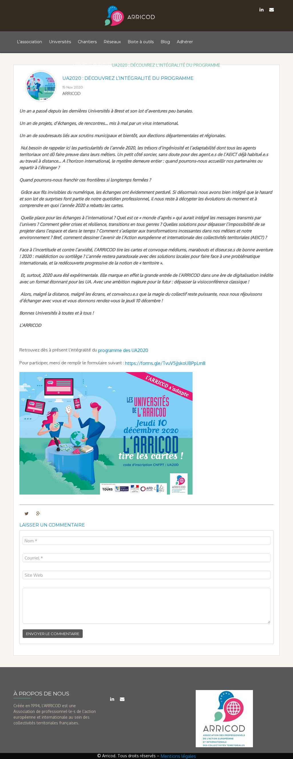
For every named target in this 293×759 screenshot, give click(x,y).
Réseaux (112, 41)
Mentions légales (178, 756)
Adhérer (185, 41)
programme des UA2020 (123, 350)
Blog (165, 41)
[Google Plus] (38, 513)
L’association (29, 41)
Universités (60, 41)
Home (79, 65)
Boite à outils (141, 41)
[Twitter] (26, 513)
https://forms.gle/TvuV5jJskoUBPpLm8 (165, 363)
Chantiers (87, 41)
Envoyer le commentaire (52, 633)
